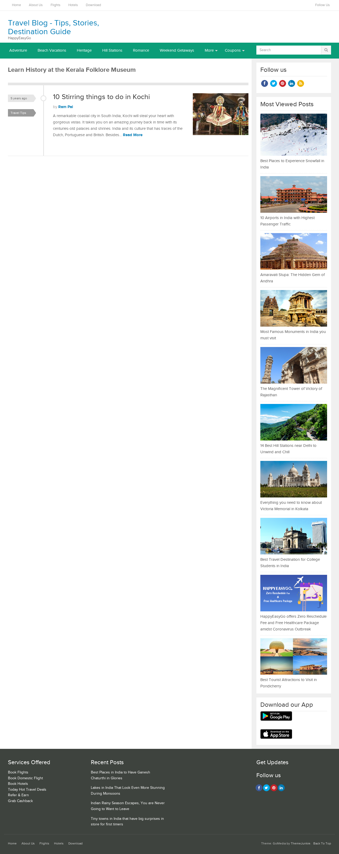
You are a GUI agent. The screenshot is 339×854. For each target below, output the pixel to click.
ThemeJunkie (300, 844)
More (209, 50)
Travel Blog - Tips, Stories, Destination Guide (53, 27)
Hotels (73, 5)
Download (93, 5)
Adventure (18, 50)
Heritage (84, 50)
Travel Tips (18, 113)
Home (16, 5)
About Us (36, 5)
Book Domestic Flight (25, 778)
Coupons (233, 50)
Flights (55, 5)
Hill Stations (112, 50)
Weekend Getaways (177, 50)
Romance (141, 50)
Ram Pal (65, 106)
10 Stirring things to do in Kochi (101, 97)
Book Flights (18, 772)
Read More (132, 134)
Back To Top (322, 844)
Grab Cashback (20, 801)
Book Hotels (18, 784)
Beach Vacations (52, 50)
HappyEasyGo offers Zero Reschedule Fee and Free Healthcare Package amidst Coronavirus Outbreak (293, 622)
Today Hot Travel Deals (27, 790)
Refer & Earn (18, 795)
